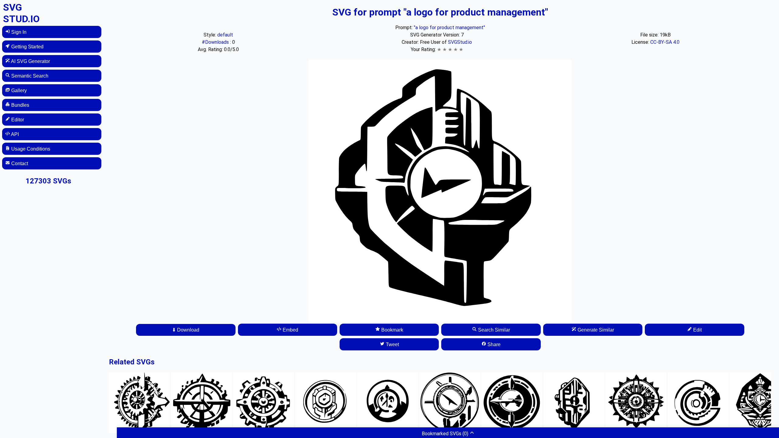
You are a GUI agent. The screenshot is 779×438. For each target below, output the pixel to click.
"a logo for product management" (449, 27)
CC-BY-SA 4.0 (664, 42)
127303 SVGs (48, 181)
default (225, 35)
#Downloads (216, 42)
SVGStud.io (460, 42)
